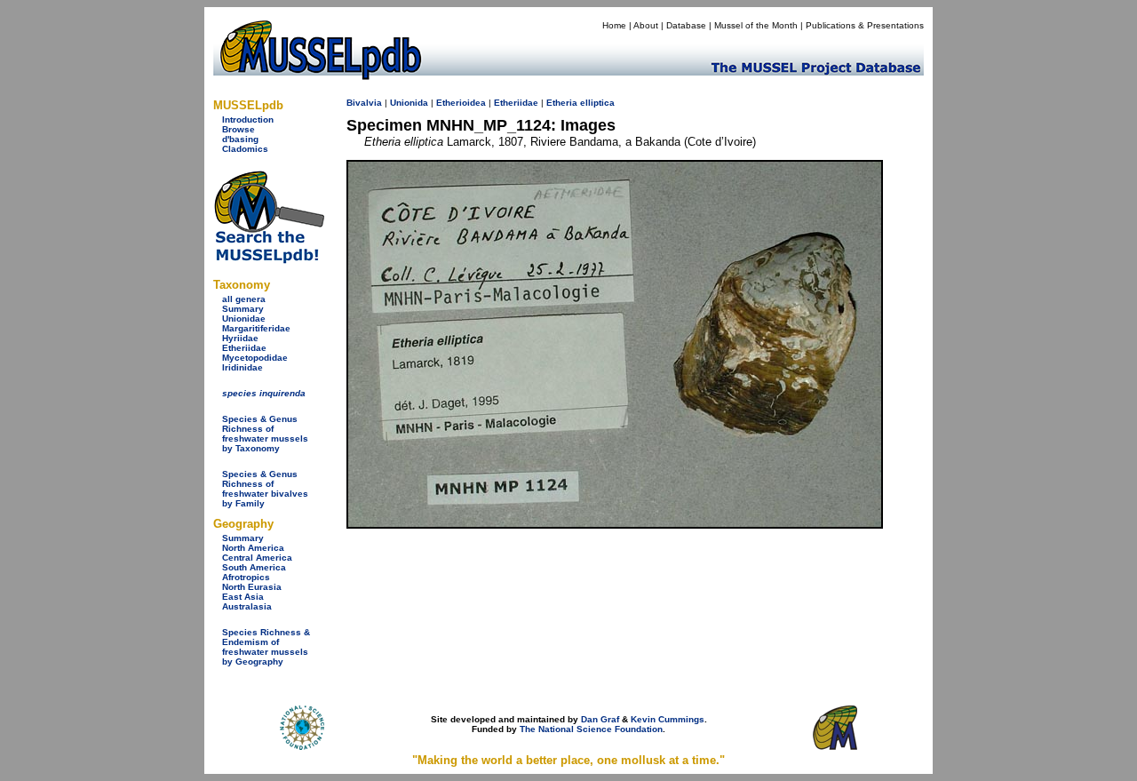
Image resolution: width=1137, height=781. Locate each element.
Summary (243, 309)
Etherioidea (461, 103)
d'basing (240, 139)
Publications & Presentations (865, 25)
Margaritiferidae (256, 328)
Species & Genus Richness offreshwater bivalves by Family (265, 488)
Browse (238, 129)
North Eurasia (252, 587)
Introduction (248, 119)
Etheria (561, 103)
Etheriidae (244, 348)
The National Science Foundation (591, 729)
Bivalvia (364, 103)
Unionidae (244, 318)
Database (686, 25)
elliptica (597, 103)
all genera (244, 299)
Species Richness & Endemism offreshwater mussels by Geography (266, 646)
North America (253, 548)
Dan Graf (600, 719)
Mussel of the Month (756, 25)
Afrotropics (246, 577)
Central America (257, 557)
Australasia (247, 606)
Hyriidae (240, 338)
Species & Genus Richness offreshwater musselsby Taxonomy (265, 433)
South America (254, 567)
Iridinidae (242, 367)
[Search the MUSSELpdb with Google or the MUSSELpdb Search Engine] (268, 259)
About (645, 25)
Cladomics (245, 149)
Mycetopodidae (255, 358)
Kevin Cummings (667, 719)
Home (614, 25)
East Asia (243, 597)
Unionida (409, 103)
